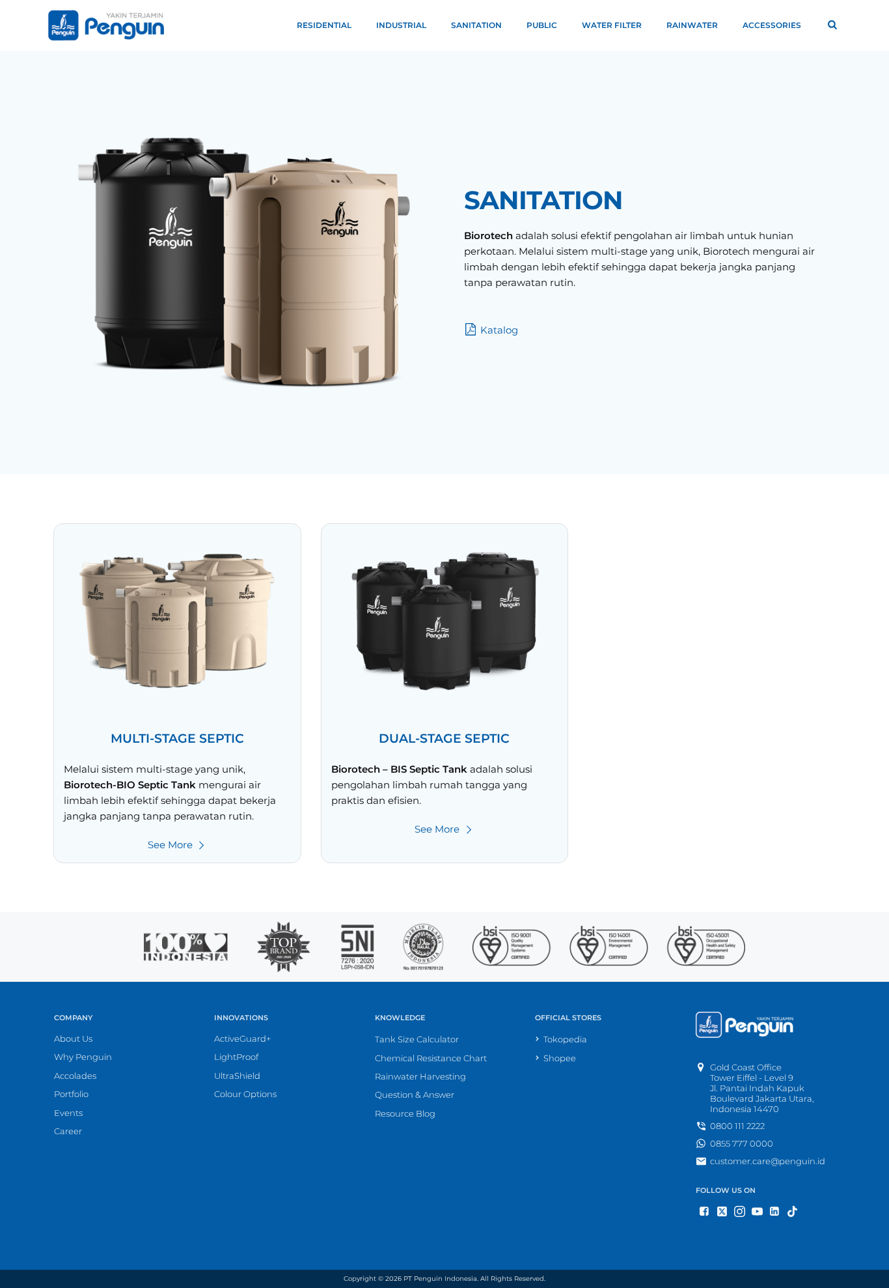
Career (68, 1131)
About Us (73, 1038)
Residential (324, 25)
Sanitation (476, 25)
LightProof (236, 1057)
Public (542, 25)
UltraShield (237, 1075)
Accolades (75, 1075)
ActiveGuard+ (242, 1038)
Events (68, 1113)
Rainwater (692, 25)
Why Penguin (83, 1057)
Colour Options (245, 1094)
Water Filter (612, 25)
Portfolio (71, 1094)
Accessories (772, 25)
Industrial (401, 25)
